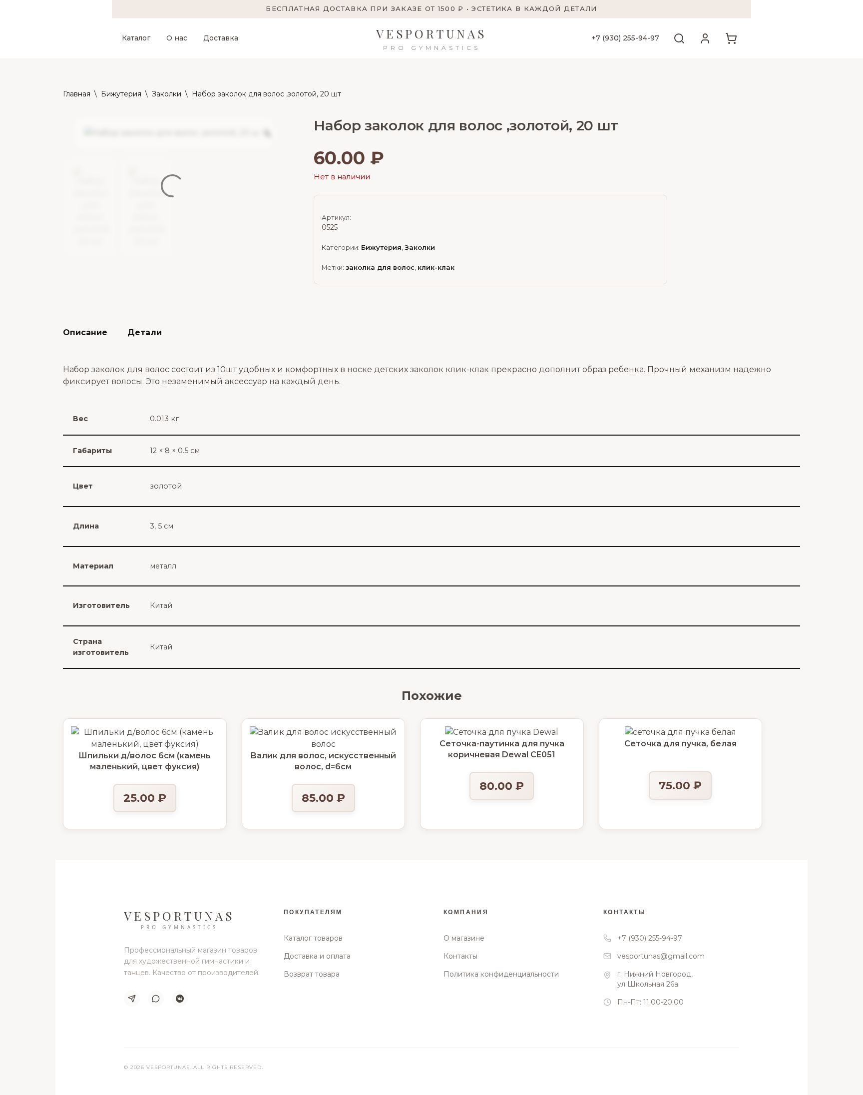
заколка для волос (380, 267)
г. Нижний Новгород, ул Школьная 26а (655, 979)
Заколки (166, 93)
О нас (176, 37)
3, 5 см (161, 526)
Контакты (460, 956)
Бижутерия (121, 93)
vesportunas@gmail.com (661, 956)
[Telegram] (132, 999)
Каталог (136, 37)
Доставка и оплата (317, 956)
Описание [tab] (85, 332)
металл (163, 565)
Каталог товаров (313, 938)
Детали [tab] (144, 332)
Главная (76, 93)
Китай (161, 605)
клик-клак (436, 267)
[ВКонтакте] (180, 999)
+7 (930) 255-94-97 (625, 37)
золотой (166, 486)
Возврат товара (312, 974)
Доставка (220, 37)
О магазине (463, 938)
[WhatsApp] (156, 999)
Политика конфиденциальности (501, 974)
